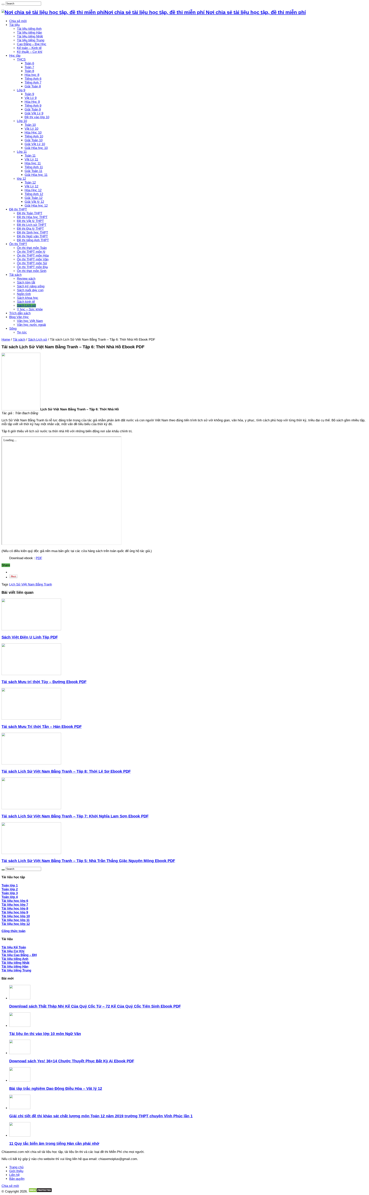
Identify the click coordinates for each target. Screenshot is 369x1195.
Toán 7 (29, 67)
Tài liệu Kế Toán (14, 947)
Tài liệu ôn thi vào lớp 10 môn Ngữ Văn (45, 1034)
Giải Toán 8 (33, 86)
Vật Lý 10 (31, 129)
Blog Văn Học (19, 317)
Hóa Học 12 (33, 190)
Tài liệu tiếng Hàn (29, 32)
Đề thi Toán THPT (29, 213)
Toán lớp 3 (10, 893)
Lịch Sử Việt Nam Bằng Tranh (30, 584)
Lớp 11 (22, 152)
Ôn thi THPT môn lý (31, 252)
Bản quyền (16, 1179)
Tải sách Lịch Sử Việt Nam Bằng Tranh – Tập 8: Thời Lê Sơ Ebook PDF (66, 771)
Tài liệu (14, 25)
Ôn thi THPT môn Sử (32, 263)
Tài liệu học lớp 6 (15, 901)
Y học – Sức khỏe (30, 309)
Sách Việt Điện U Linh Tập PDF (30, 637)
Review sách (26, 278)
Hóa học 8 (32, 75)
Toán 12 (30, 182)
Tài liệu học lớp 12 (16, 924)
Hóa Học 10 (33, 132)
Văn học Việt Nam (30, 321)
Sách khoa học (27, 298)
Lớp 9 (21, 90)
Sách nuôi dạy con (30, 290)
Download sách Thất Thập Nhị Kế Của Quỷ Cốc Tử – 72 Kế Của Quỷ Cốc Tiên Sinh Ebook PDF (95, 1006)
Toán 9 (29, 94)
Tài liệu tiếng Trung (30, 40)
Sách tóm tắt (26, 282)
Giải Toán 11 (33, 171)
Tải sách (15, 275)
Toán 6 (29, 63)
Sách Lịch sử (26, 305)
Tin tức (22, 332)
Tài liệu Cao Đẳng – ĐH (19, 955)
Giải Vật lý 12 (34, 202)
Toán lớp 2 (10, 889)
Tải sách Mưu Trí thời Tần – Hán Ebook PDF (42, 726)
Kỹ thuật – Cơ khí (29, 52)
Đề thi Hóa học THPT (32, 217)
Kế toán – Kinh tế (29, 48)
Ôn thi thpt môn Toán (32, 248)
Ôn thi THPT (18, 244)
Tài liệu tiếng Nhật (30, 36)
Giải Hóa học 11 (36, 175)
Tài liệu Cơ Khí (13, 951)
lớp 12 (21, 178)
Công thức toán (13, 931)
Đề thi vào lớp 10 (37, 117)
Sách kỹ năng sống (30, 286)
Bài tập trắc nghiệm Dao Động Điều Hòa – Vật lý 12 (55, 1088)
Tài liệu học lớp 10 (16, 916)
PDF (39, 558)
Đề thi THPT (18, 209)
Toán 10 (30, 125)
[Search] (3, 4)
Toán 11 (30, 155)
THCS (21, 59)
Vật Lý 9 (31, 98)
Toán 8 (29, 71)
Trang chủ (16, 1167)
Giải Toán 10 (33, 140)
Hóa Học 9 (32, 102)
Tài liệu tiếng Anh (29, 29)
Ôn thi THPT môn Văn (32, 259)
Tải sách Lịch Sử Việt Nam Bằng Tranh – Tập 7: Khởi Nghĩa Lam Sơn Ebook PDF (75, 816)
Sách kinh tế (26, 302)
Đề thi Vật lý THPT (30, 221)
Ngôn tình (24, 294)
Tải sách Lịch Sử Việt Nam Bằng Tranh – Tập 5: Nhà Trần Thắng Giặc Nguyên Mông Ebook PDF (88, 861)
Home (6, 339)
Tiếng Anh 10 (34, 136)
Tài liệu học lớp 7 (15, 904)
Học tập (14, 55)
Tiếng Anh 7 (33, 82)
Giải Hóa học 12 (36, 205)
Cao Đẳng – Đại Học (31, 44)
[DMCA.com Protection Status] (40, 1191)
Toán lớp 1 (10, 885)
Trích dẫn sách (20, 313)
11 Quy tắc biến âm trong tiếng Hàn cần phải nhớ (54, 1143)
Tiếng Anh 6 (33, 79)
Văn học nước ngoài (31, 325)
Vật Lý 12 (31, 186)
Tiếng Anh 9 (33, 105)
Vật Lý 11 (31, 159)
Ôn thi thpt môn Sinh (31, 271)
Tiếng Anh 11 (34, 167)
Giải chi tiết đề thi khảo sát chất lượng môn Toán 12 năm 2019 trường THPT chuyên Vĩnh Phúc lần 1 (101, 1116)
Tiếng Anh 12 (34, 194)
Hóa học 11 (33, 163)
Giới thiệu (16, 1171)
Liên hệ (14, 1175)
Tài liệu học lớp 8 (15, 908)
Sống (13, 328)
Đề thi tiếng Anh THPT (33, 240)
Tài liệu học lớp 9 (15, 912)
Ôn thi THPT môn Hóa (33, 255)
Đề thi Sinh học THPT (32, 232)
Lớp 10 (22, 121)
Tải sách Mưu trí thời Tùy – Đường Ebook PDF (44, 682)
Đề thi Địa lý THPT (30, 228)
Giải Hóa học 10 (36, 148)
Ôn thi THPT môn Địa (32, 267)
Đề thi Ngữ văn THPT (32, 236)
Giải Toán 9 (33, 109)
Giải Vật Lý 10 (35, 144)
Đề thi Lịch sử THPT (31, 225)
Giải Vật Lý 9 (34, 113)
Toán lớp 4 (10, 897)
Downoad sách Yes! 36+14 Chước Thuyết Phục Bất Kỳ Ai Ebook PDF (71, 1061)
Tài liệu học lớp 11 (16, 920)
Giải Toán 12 (33, 198)
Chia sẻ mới (18, 21)
